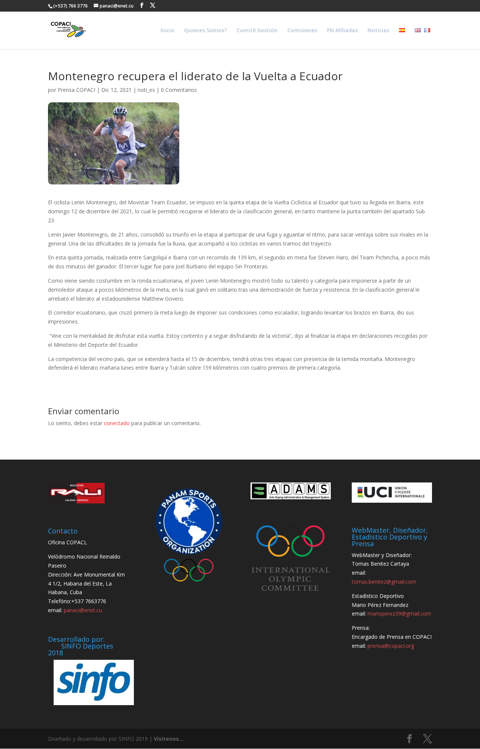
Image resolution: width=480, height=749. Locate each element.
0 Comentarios (179, 89)
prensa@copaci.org (391, 645)
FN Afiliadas (342, 31)
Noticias (378, 31)
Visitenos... (168, 738)
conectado (117, 423)
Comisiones (302, 31)
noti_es (146, 89)
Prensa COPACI (76, 89)
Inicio (167, 31)
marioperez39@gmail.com (399, 613)
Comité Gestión (257, 31)
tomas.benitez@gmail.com (384, 581)
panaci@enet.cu (83, 610)
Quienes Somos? (205, 31)
